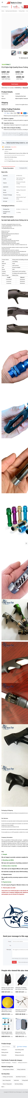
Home (2, 11)
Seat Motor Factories (21, 1076)
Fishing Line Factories (8, 1076)
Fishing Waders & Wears (8, 1069)
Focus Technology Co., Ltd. (18, 1092)
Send (14, 962)
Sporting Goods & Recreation (11, 11)
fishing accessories (19, 1055)
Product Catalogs (22, 1046)
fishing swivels (4, 1052)
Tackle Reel (16, 1080)
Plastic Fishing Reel (7, 1084)
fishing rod (3, 1049)
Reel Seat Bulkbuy (19, 1084)
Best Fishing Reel (7, 1080)
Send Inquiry (14, 84)
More (2, 1086)
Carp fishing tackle (19, 1049)
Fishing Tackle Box (21, 1069)
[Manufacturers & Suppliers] (14, 2)
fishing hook (18, 1052)
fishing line (3, 1055)
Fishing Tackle (21, 11)
